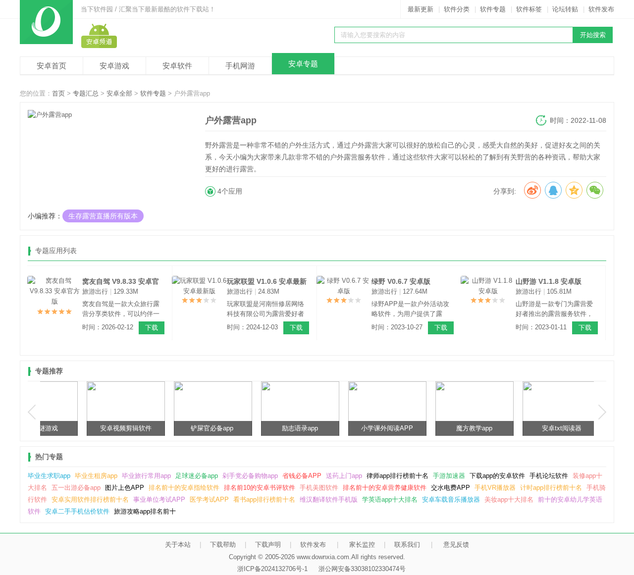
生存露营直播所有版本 (103, 216)
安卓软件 (177, 65)
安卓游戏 (114, 65)
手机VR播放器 (495, 487)
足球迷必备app (196, 475)
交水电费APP (450, 487)
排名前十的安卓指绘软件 (184, 487)
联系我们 (407, 544)
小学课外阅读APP (432, 428)
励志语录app (345, 428)
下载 (151, 327)
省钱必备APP (301, 475)
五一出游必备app (76, 487)
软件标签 (529, 9)
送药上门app (344, 475)
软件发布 (601, 9)
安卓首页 (51, 65)
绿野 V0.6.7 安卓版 (400, 281)
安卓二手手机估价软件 (77, 511)
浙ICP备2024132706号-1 (272, 569)
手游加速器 (449, 475)
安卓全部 (119, 93)
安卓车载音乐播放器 (451, 499)
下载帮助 (223, 544)
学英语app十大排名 (390, 499)
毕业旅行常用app (146, 475)
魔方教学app (519, 428)
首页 (58, 93)
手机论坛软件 (548, 475)
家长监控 (362, 544)
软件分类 (457, 9)
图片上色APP (124, 487)
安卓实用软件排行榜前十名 (90, 499)
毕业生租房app (96, 475)
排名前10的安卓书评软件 (259, 487)
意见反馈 (456, 544)
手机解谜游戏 (83, 428)
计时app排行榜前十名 (551, 487)
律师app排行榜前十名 (397, 475)
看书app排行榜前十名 (264, 499)
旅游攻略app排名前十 (145, 511)
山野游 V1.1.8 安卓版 (548, 281)
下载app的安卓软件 (497, 475)
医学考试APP (209, 499)
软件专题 (493, 9)
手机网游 (240, 65)
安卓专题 (303, 63)
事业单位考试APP (159, 499)
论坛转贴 (565, 9)
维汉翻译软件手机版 (329, 499)
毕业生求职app (49, 475)
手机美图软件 (319, 487)
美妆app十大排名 (508, 499)
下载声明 (268, 544)
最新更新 (420, 9)
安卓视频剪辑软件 (170, 428)
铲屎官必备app (257, 428)
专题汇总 (86, 93)
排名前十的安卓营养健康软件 (384, 487)
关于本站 (178, 544)
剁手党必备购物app (250, 475)
